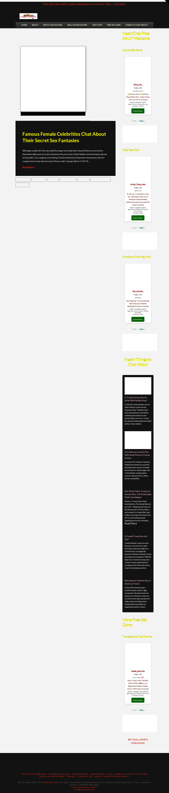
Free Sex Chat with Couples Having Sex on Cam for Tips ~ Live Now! (84, 4)
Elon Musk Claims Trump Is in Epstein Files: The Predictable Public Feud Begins (138, 494)
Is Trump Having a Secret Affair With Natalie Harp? (136, 399)
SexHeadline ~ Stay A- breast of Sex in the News (118, 774)
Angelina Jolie (23, 179)
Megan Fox (83, 179)
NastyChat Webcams (34, 774)
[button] (167, 2)
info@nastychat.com (84, 789)
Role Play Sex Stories (52, 776)
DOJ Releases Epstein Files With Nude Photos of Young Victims (137, 455)
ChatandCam (80, 774)
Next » (142, 121)
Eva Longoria (38, 179)
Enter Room (138, 111)
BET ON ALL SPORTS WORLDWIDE (138, 741)
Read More (28, 167)
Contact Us (85, 776)
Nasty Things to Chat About (112, 776)
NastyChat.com (51, 782)
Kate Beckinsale (68, 179)
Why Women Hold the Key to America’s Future (138, 582)
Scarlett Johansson (100, 179)
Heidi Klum (53, 179)
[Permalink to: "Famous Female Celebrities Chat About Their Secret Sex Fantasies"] (53, 81)
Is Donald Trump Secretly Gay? (136, 537)
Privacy (71, 776)
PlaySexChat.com (59, 774)
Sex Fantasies (22, 185)
